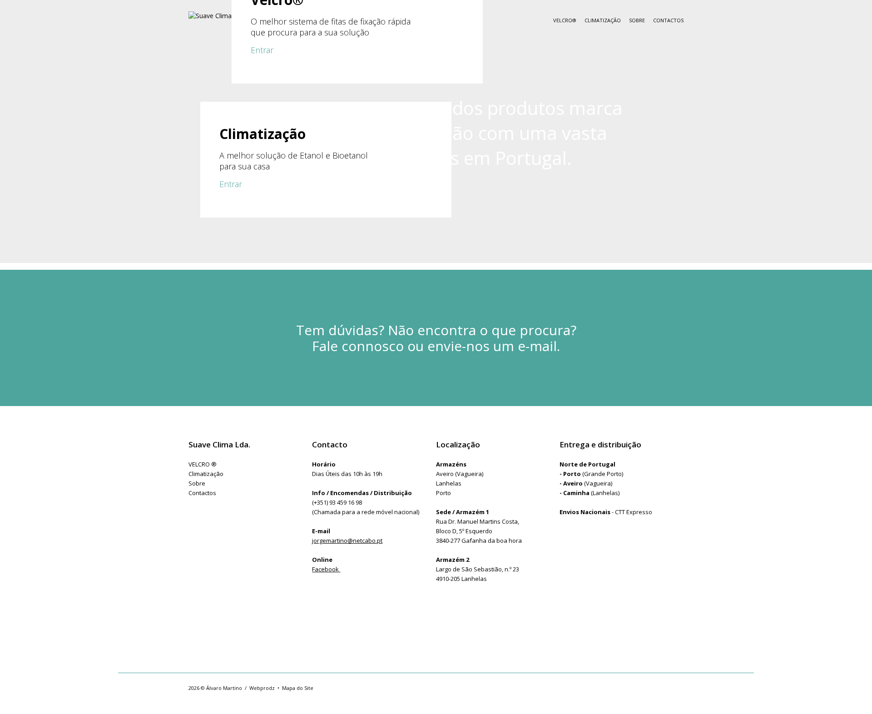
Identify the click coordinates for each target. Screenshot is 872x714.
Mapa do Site (297, 687)
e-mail (537, 346)
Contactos (668, 20)
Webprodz (262, 687)
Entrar (262, 50)
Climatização (603, 20)
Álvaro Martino (224, 687)
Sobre (637, 20)
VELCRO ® (202, 464)
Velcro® (564, 20)
